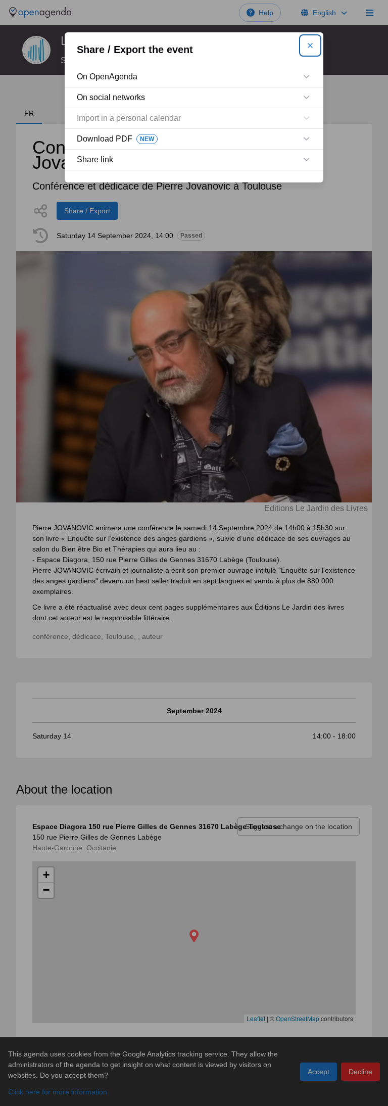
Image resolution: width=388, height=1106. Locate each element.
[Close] (310, 45)
